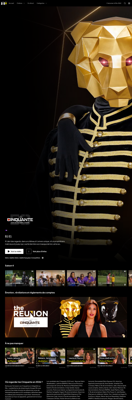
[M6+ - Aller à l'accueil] (4, 3)
